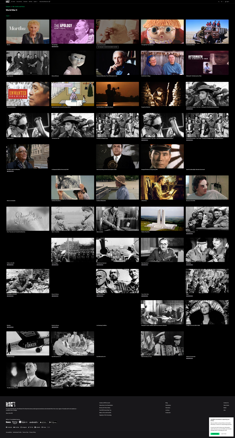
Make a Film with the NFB (105, 412)
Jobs (225, 410)
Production (168, 412)
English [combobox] (7, 15)
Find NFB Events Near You (105, 410)
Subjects (8, 6)
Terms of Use (25, 432)
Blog (167, 402)
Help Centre (226, 405)
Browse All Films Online (104, 407)
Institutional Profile (17, 432)
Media (225, 407)
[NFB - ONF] (8, 2)
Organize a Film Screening (105, 415)
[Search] (219, 1)
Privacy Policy (32, 432)
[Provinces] (10, 16)
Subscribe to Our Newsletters (106, 405)
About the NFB (9, 413)
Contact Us (226, 402)
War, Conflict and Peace (18, 6)
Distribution (168, 405)
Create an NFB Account (104, 402)
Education (168, 407)
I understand (215, 433)
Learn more (223, 433)
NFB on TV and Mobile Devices (13, 419)
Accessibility (9, 432)
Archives (167, 410)
